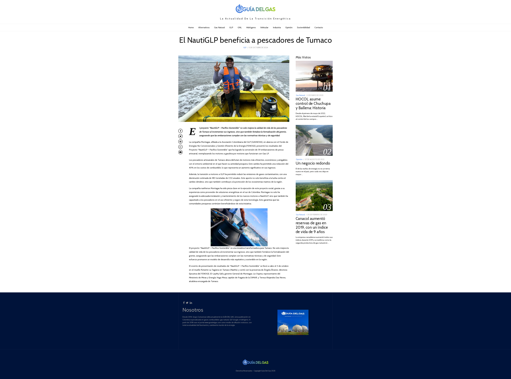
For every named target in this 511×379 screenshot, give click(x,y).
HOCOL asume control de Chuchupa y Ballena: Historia (313, 103)
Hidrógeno (251, 27)
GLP (231, 27)
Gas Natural (219, 27)
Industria (277, 27)
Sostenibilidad (303, 27)
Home (191, 27)
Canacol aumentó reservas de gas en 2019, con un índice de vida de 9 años (312, 225)
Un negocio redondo (313, 163)
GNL (240, 27)
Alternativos (204, 27)
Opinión (288, 27)
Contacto (318, 27)
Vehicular (264, 27)
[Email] (180, 152)
